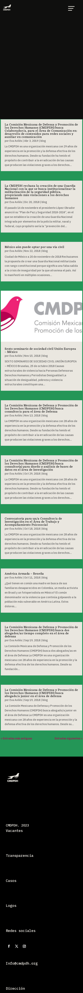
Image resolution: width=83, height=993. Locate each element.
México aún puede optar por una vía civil (34, 247)
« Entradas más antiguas (16, 738)
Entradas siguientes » (68, 738)
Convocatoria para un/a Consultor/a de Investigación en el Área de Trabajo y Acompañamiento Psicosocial (33, 522)
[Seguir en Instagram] (24, 946)
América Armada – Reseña (24, 574)
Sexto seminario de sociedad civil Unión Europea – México (40, 350)
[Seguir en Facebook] (9, 946)
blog (43, 141)
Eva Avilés (15, 141)
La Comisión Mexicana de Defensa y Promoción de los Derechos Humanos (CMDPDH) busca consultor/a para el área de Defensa (41, 409)
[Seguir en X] (17, 946)
